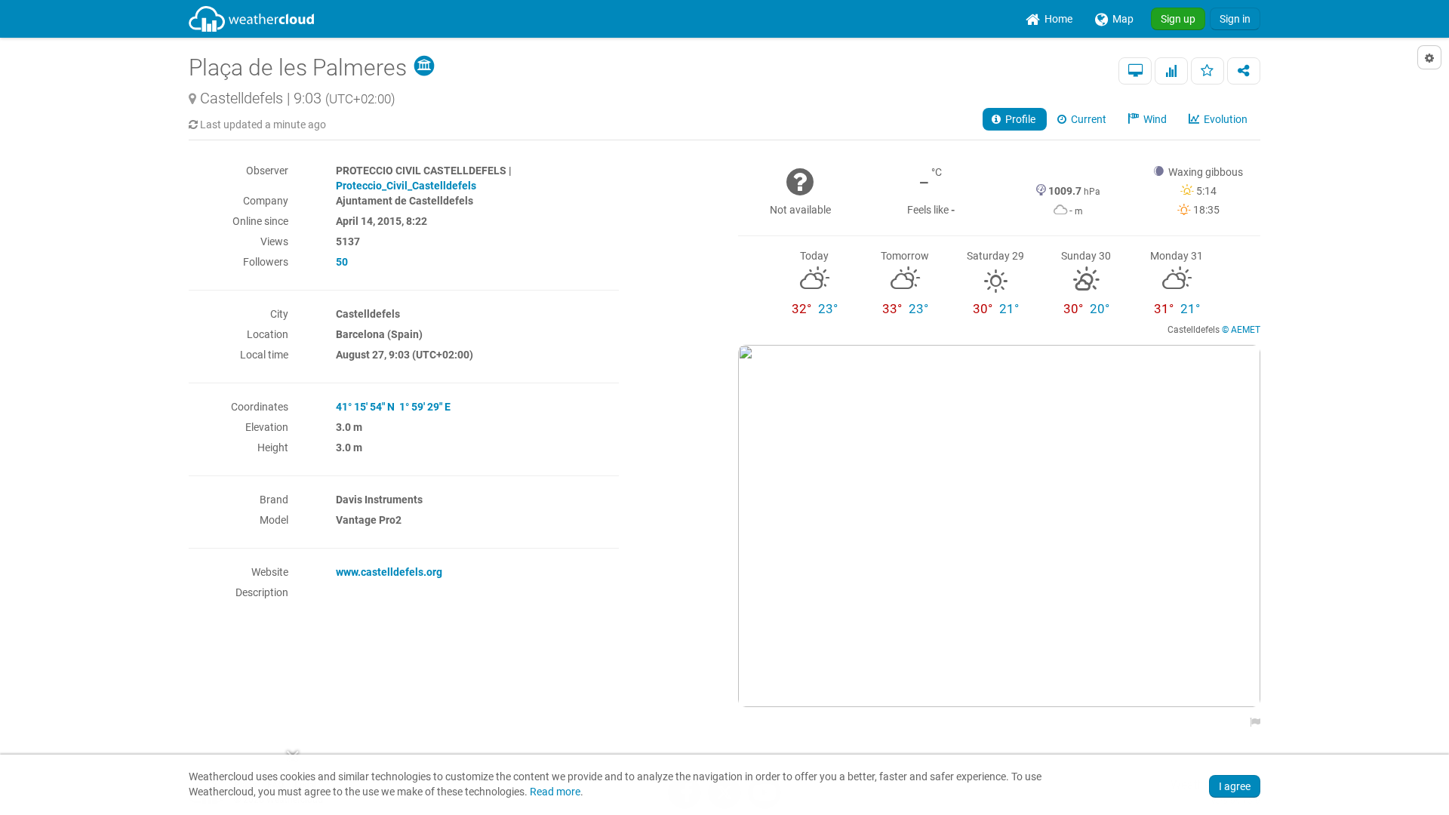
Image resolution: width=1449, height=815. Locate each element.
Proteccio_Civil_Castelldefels (406, 186)
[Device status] (1171, 71)
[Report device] (1251, 722)
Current (1087, 119)
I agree (1235, 786)
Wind (1154, 119)
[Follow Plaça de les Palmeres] (1207, 71)
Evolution (1224, 119)
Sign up (1178, 19)
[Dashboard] (1135, 71)
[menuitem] (1049, 19)
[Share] (1243, 71)
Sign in (1235, 19)
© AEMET (1241, 329)
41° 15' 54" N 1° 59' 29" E (393, 407)
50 (342, 262)
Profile (1019, 119)
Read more (555, 792)
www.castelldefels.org (389, 572)
